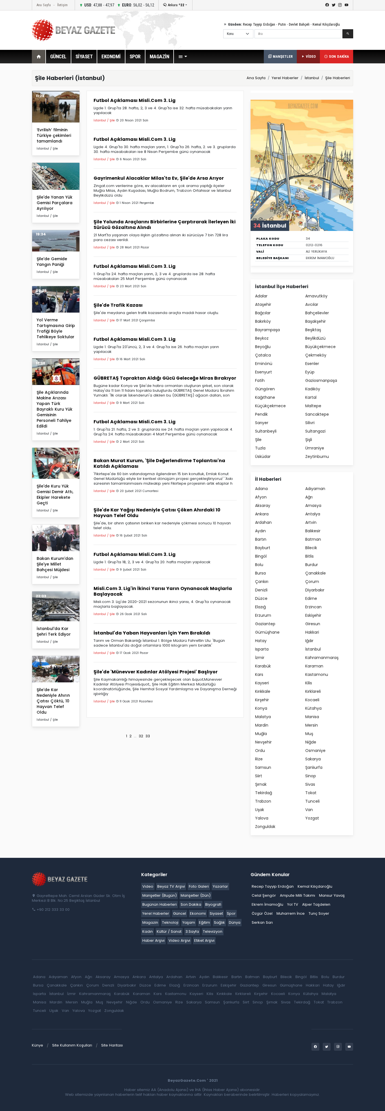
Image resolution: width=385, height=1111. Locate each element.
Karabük (263, 666)
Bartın (260, 539)
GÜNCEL (58, 56)
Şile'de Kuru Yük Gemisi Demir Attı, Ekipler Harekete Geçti (55, 494)
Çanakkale (315, 573)
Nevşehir (263, 742)
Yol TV (292, 904)
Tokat (311, 793)
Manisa (312, 717)
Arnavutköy (316, 296)
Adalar (261, 296)
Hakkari (312, 632)
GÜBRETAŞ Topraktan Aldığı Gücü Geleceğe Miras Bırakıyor (165, 378)
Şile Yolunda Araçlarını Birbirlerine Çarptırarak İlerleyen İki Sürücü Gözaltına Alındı (165, 225)
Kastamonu (316, 674)
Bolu (259, 564)
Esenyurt (263, 372)
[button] (182, 56)
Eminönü (263, 363)
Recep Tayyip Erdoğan (259, 24)
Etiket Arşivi (204, 940)
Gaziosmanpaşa (321, 380)
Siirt (258, 776)
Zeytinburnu (317, 456)
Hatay (261, 641)
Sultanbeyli (265, 431)
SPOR (135, 56)
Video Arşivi (179, 940)
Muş (309, 733)
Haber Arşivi (153, 940)
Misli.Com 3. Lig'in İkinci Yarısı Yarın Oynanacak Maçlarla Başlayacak (163, 591)
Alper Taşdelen (316, 904)
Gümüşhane (267, 632)
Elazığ (260, 607)
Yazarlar (220, 886)
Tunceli (312, 801)
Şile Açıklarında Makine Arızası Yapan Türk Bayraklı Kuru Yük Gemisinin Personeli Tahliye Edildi (54, 409)
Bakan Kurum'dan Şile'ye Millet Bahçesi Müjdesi (55, 564)
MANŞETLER (282, 56)
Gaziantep (265, 624)
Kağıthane (265, 397)
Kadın (147, 931)
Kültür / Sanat (169, 931)
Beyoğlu (263, 346)
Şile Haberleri (337, 78)
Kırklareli (313, 691)
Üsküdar (263, 456)
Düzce (261, 598)
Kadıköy (312, 389)
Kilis (308, 683)
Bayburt (262, 548)
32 (141, 736)
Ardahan (263, 522)
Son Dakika (191, 904)
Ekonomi (198, 913)
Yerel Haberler (285, 78)
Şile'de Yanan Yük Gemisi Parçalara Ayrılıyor (54, 202)
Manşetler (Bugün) (159, 895)
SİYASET (84, 56)
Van (309, 809)
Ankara (175, 5)
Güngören (265, 389)
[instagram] (340, 5)
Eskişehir (313, 615)
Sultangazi (315, 431)
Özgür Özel (262, 913)
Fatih (260, 380)
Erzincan (313, 607)
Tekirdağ (263, 793)
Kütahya (313, 708)
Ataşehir (263, 304)
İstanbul (312, 78)
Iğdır (309, 641)
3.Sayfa (192, 931)
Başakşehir (315, 321)
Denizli (261, 590)
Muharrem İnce (290, 913)
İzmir (259, 657)
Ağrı (309, 497)
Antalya (312, 514)
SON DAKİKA (338, 56)
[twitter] (333, 5)
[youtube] (346, 5)
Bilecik (311, 548)
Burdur (311, 564)
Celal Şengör (264, 895)
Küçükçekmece (270, 406)
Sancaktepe (317, 414)
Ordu (260, 750)
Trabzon (263, 801)
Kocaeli (312, 700)
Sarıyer (261, 423)
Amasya (313, 505)
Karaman (314, 666)
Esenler (312, 363)
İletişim (62, 5)
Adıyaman (315, 488)
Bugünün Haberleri (159, 904)
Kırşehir (262, 700)
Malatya (263, 717)
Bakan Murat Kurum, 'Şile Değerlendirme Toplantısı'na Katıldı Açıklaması (159, 463)
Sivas (310, 784)
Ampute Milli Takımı (297, 895)
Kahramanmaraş (321, 657)
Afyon (261, 497)
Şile (258, 439)
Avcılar (311, 304)
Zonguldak (265, 826)
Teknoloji (170, 922)
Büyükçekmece (320, 346)
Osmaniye (315, 750)
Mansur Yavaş (332, 895)
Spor (231, 913)
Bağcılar (263, 313)
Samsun (263, 767)
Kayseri (262, 683)
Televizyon (212, 931)
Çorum (312, 581)
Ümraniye (314, 448)
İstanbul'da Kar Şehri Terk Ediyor (54, 631)
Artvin (311, 522)
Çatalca (263, 355)
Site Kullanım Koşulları (72, 1045)
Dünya (234, 922)
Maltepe (313, 406)
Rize (259, 759)
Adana (261, 488)
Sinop (310, 776)
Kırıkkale (262, 691)
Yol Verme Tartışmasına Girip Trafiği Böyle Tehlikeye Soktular (56, 328)
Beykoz (262, 338)
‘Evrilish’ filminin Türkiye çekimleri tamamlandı (54, 135)
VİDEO (310, 56)
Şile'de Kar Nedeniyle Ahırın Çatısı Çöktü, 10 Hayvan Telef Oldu (53, 701)
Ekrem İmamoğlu (267, 904)
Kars (259, 674)
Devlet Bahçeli (299, 24)
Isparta (262, 649)
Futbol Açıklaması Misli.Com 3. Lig (135, 100)
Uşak (259, 809)
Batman (313, 539)
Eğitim (204, 922)
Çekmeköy (315, 355)
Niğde (310, 742)
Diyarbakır (314, 590)
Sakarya (313, 759)
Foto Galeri (199, 886)
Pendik (261, 414)
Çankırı (261, 581)
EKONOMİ (111, 56)
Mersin (311, 725)
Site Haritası (112, 1045)
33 (147, 736)
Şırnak (261, 784)
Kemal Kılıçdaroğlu (326, 24)
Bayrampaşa (267, 330)
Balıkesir (312, 531)
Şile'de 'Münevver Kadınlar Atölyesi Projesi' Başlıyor (156, 672)
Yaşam (188, 922)
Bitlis (309, 556)
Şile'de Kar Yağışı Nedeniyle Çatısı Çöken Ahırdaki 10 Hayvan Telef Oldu (157, 513)
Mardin (261, 725)
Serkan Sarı (262, 922)
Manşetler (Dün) (196, 895)
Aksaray (262, 505)
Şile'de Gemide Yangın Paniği (52, 261)
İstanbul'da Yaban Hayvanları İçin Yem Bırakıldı (152, 633)
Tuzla (260, 448)
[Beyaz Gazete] (60, 878)
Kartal (311, 397)
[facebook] (327, 5)
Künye (37, 1045)
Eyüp (310, 372)
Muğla (261, 733)
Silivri (310, 423)
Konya (261, 708)
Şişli (308, 439)
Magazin (150, 922)
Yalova (261, 818)
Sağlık (219, 922)
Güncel (179, 913)
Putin (282, 24)
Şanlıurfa (313, 767)
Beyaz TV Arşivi (171, 886)
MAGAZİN (159, 56)
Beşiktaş (313, 330)
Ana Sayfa (43, 5)
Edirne (311, 598)
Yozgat (312, 818)
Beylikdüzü (315, 338)
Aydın (260, 531)
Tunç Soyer (319, 913)
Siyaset (216, 913)
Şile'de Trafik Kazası (118, 305)
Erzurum (263, 615)
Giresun (312, 624)
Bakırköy (263, 321)
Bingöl (261, 556)
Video (147, 886)
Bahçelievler (317, 313)
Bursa (260, 573)
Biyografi (213, 904)
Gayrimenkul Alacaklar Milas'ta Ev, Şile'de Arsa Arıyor (159, 178)
